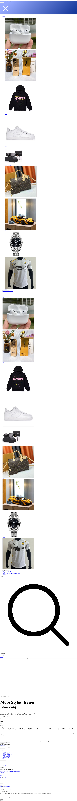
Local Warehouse (5, 570)
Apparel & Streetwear (6, 752)
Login (4, 655)
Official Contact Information (7, 765)
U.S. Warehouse (5, 291)
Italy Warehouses (5, 763)
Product (4, 297)
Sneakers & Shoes (6, 753)
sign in (2, 783)
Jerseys (4, 758)
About (4, 572)
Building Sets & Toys (6, 756)
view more (2, 2)
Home (4, 16)
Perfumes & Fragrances (6, 751)
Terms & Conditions (8, 771)
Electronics (4, 750)
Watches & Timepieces (6, 755)
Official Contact (17, 573)
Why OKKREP (5, 573)
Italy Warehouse (10, 291)
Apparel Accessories (6, 757)
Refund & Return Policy (16, 771)
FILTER (2, 743)
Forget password (8, 777)
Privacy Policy (2, 771)
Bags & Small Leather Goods (7, 754)
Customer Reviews (11, 573)
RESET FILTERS (3, 742)
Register (4, 777)
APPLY (8, 742)
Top (1, 775)
